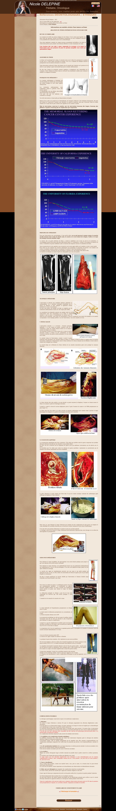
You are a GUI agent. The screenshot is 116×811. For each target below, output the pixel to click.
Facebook (19, 809)
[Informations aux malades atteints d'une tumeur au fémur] (60, 21)
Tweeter (26, 809)
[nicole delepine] (58, 13)
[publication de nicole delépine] (69, 801)
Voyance (85, 809)
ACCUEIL (22, 15)
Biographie (62, 809)
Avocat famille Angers (71, 809)
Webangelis (79, 809)
